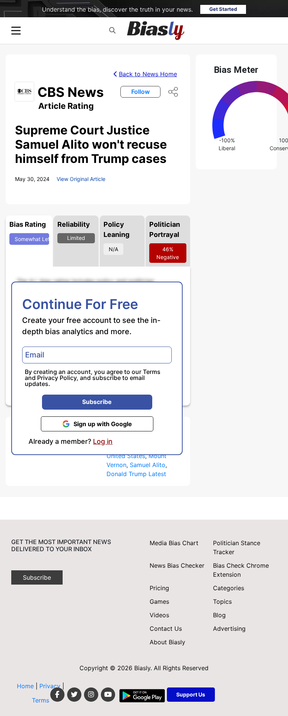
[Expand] (16, 31)
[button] (112, 30)
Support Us (190, 694)
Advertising (229, 628)
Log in (102, 441)
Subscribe (97, 401)
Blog (219, 615)
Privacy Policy (56, 377)
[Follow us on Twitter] (74, 694)
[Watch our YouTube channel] (108, 694)
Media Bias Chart (174, 543)
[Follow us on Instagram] (91, 694)
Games (159, 601)
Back (148, 74)
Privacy (50, 686)
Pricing (159, 588)
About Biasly (167, 642)
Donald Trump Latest (136, 474)
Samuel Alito (147, 465)
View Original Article (81, 179)
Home (25, 686)
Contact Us (166, 628)
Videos (159, 615)
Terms (151, 371)
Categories (228, 588)
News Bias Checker (177, 565)
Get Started (223, 9)
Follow (140, 91)
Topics (222, 601)
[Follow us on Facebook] (57, 694)
